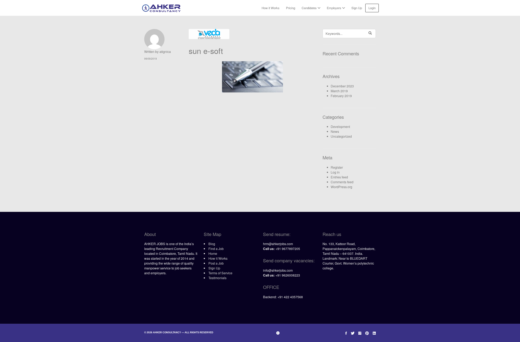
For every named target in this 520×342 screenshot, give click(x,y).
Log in (335, 172)
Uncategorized (341, 136)
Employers (334, 8)
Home (212, 253)
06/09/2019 (150, 58)
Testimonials (217, 278)
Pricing (290, 8)
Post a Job (216, 263)
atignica (165, 51)
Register (337, 167)
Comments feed (342, 182)
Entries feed (339, 177)
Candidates (309, 8)
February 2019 (341, 95)
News (335, 131)
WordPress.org (341, 186)
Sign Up (356, 8)
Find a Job (216, 248)
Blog (211, 243)
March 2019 (339, 91)
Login (372, 8)
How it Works (271, 8)
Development (340, 126)
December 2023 (342, 86)
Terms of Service (220, 273)
